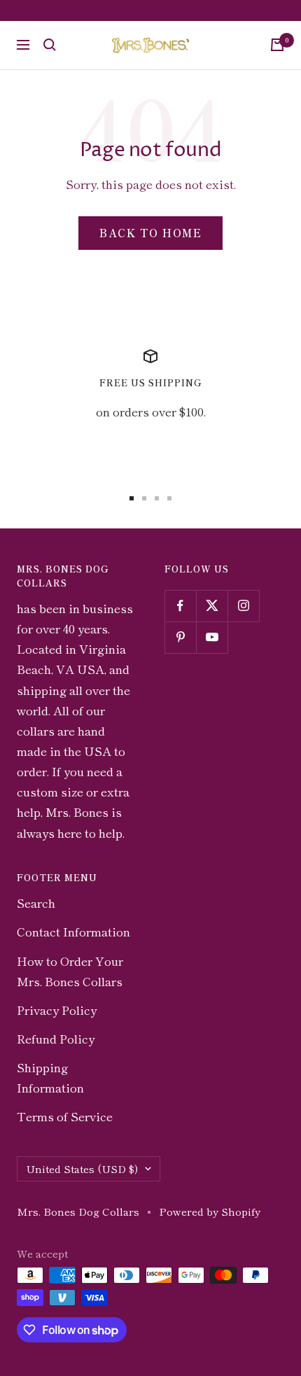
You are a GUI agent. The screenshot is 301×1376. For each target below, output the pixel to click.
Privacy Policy (57, 1009)
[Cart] (277, 44)
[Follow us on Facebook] (180, 606)
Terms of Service (65, 1116)
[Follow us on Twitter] (211, 606)
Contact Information (73, 931)
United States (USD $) (82, 1168)
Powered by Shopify (209, 1211)
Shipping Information (50, 1077)
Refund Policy (55, 1038)
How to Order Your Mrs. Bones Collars (70, 971)
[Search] (49, 44)
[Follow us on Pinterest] (180, 637)
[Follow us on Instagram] (243, 606)
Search (36, 902)
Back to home (150, 232)
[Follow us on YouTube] (211, 637)
